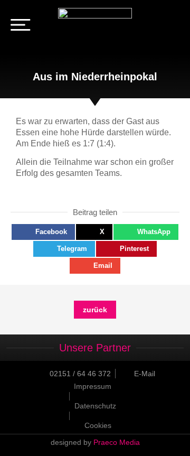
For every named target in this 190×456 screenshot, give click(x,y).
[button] (43, 232)
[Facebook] (157, 26)
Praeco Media (116, 442)
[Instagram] (172, 26)
